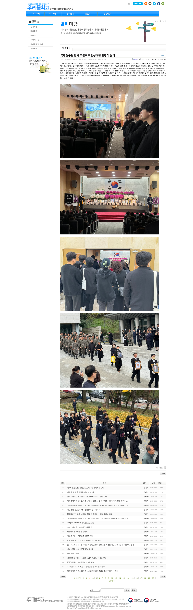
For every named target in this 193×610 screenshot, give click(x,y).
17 (141, 578)
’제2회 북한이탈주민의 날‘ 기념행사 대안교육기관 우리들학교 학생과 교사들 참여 (97, 505)
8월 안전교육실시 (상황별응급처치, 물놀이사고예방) (87, 558)
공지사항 (34, 27)
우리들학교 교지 (37, 44)
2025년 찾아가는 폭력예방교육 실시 (80, 562)
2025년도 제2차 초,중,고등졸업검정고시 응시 (84, 540)
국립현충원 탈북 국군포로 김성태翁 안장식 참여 (88, 55)
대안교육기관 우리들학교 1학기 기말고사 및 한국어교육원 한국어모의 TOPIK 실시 (98, 501)
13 (124, 578)
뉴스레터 (34, 49)
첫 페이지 (77, 578)
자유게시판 (35, 40)
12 (120, 578)
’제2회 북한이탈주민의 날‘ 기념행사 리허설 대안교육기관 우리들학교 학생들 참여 (97, 518)
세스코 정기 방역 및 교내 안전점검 (80, 536)
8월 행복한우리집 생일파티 (77, 532)
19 (149, 578)
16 (137, 578)
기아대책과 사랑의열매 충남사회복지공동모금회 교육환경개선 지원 (92, 571)
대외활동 (34, 31)
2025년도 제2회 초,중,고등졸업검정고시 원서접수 (86, 567)
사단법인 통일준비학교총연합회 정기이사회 (83, 510)
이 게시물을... (159, 468)
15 (133, 578)
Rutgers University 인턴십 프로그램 (80, 523)
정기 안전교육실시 (74, 553)
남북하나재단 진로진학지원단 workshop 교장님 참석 (87, 497)
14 (128, 578)
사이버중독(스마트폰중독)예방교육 (80, 549)
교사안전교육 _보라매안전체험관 (79, 527)
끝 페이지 (112, 581)
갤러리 (33, 35)
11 (116, 578)
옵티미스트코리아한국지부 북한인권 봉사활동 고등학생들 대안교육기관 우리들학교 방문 (100, 545)
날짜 (153, 483)
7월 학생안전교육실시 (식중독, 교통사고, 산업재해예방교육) (89, 514)
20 (153, 578)
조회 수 (161, 483)
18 (145, 578)
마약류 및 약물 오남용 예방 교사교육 (81, 492)
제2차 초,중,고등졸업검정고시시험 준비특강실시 (85, 488)
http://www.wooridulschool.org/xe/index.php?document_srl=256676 (83, 59)
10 (112, 578)
